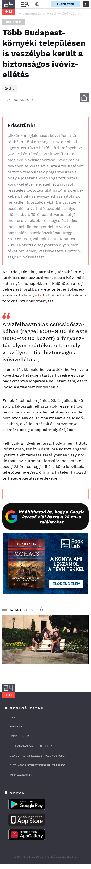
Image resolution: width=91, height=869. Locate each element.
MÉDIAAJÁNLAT (21, 775)
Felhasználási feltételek (31, 746)
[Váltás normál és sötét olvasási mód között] (37, 4)
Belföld (14, 22)
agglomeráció (33, 13)
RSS (13, 716)
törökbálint (71, 13)
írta (38, 295)
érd (53, 13)
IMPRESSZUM (19, 736)
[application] (45, 639)
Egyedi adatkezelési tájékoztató (37, 755)
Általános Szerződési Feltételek (37, 765)
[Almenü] (24, 4)
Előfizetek (65, 4)
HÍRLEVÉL (17, 726)
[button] (85, 13)
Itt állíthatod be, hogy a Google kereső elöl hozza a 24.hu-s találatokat (51, 516)
